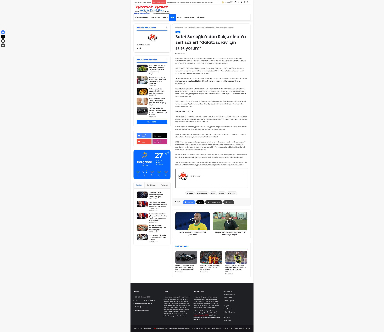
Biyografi (201, 17)
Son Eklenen (151, 185)
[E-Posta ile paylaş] (3, 41)
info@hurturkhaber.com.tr (143, 303)
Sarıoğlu (232, 193)
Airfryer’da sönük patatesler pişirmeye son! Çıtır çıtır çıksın (185, 2)
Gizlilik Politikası (216, 328)
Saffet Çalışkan (228, 297)
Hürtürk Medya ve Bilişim (174, 328)
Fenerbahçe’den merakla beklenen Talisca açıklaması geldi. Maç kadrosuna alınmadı (235, 268)
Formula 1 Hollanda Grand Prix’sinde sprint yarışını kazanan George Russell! (184, 267)
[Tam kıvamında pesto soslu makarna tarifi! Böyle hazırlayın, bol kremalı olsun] (142, 68)
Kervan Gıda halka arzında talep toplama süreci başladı (157, 228)
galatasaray (202, 193)
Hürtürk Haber (143, 45)
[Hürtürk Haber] (152, 9)
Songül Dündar (228, 291)
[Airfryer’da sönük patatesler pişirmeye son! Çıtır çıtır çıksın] (142, 91)
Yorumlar (164, 185)
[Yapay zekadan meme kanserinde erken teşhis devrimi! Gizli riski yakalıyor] (142, 80)
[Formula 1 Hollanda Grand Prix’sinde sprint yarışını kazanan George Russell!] (186, 257)
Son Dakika (155, 17)
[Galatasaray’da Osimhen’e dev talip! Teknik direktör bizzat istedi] (211, 257)
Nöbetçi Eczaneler (229, 312)
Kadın (179, 17)
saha (222, 193)
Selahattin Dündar (229, 294)
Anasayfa (180, 27)
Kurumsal (207, 328)
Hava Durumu (228, 309)
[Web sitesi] (138, 48)
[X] (3, 37)
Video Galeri (227, 320)
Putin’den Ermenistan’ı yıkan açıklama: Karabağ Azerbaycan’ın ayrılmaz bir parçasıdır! (158, 205)
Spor (172, 17)
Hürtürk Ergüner (229, 300)
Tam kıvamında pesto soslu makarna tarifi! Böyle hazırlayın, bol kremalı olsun (157, 69)
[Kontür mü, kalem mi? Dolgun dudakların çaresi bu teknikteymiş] (142, 101)
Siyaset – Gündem (141, 17)
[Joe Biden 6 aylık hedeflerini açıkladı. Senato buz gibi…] (142, 195)
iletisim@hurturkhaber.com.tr (144, 307)
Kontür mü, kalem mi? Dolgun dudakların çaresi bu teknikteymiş (157, 101)
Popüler (139, 185)
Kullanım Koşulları (239, 328)
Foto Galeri (227, 317)
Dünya (165, 17)
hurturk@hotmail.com (142, 310)
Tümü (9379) (152, 122)
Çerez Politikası (227, 328)
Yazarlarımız (189, 17)
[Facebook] (179, 186)
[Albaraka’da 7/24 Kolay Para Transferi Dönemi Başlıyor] (142, 237)
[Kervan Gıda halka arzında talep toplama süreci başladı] (142, 228)
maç (213, 193)
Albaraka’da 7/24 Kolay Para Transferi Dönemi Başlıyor (157, 237)
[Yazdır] (3, 45)
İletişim (248, 328)
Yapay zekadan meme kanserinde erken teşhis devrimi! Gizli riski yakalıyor (157, 80)
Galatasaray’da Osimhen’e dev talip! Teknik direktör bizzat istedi (210, 267)
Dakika (190, 193)
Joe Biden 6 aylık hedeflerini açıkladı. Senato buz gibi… (156, 195)
